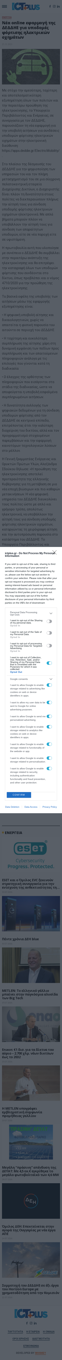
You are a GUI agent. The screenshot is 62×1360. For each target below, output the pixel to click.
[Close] (55, 553)
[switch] (49, 621)
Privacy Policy (49, 807)
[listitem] (31, 613)
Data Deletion (12, 807)
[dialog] (31, 680)
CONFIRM (19, 795)
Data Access (30, 807)
